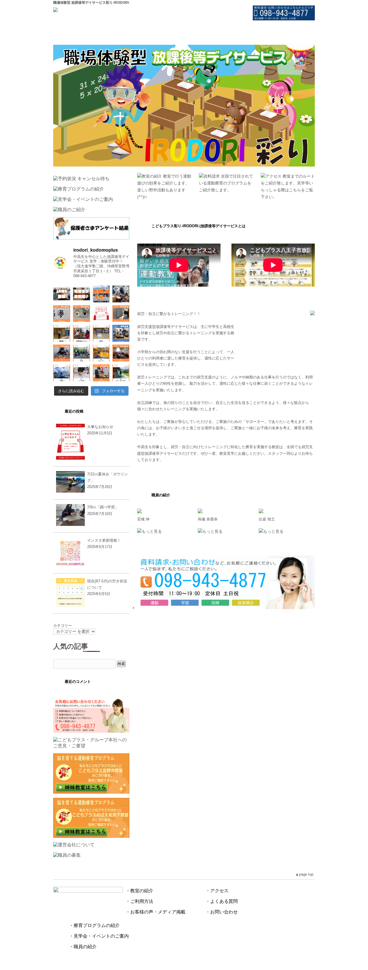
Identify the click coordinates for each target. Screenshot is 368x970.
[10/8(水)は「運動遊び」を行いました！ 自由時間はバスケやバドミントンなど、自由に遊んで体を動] (61, 333)
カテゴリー (62, 625)
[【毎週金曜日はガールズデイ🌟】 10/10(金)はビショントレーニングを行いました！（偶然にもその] (120, 313)
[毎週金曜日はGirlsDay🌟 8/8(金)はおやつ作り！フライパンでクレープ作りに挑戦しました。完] (101, 372)
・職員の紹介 (83, 946)
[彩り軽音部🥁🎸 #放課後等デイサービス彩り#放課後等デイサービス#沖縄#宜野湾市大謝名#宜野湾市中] (120, 293)
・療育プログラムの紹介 (94, 925)
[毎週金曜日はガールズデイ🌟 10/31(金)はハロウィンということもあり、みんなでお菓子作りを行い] (81, 313)
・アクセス (217, 890)
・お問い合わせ (222, 911)
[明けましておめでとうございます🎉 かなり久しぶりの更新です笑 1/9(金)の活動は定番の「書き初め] (61, 313)
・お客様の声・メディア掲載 (155, 911)
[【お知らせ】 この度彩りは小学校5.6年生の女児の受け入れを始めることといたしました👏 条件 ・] (101, 313)
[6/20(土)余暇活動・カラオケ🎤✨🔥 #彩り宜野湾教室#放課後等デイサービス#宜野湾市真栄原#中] (81, 293)
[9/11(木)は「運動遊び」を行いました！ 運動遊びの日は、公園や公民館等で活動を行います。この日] (101, 333)
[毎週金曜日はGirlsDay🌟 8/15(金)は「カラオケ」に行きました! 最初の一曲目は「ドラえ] (120, 353)
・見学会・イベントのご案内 (99, 936)
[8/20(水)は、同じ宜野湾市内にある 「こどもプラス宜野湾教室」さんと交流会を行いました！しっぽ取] (81, 353)
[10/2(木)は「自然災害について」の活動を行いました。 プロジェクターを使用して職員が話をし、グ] (81, 333)
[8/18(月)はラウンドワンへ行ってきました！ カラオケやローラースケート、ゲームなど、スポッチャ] (101, 353)
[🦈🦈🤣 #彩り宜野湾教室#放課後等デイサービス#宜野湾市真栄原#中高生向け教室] (61, 293)
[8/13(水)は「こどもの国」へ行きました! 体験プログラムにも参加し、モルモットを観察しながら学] (81, 372)
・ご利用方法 (139, 901)
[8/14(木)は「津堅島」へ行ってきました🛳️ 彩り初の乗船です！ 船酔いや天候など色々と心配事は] (61, 372)
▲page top (304, 874)
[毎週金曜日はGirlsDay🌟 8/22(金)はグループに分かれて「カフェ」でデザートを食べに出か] (61, 353)
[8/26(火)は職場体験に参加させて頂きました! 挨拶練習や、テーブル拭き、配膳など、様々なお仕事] (120, 333)
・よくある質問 (222, 901)
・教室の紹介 (139, 890)
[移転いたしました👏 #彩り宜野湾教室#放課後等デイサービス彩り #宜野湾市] (101, 293)
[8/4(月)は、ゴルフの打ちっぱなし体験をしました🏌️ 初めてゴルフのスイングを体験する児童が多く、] (120, 372)
